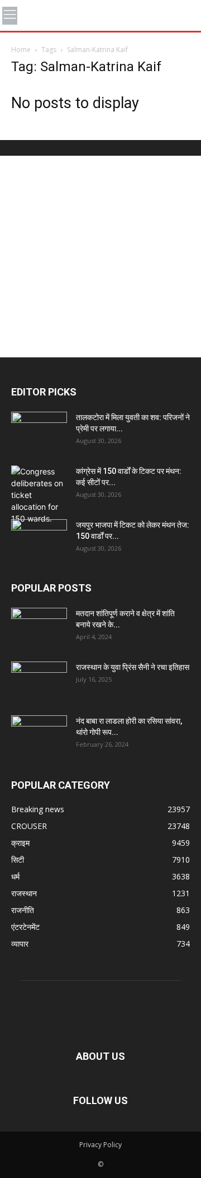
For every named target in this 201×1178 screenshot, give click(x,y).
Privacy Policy (100, 1144)
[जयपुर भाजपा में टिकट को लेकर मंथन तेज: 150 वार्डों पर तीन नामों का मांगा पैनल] (39, 538)
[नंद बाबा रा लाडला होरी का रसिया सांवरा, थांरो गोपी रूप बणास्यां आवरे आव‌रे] (39, 735)
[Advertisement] (100, 256)
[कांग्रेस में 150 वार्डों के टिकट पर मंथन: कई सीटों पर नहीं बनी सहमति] (39, 494)
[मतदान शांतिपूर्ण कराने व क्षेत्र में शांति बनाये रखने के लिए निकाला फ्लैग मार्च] (39, 627)
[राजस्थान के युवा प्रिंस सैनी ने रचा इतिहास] (39, 681)
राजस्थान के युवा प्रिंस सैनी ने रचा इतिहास (132, 667)
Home (21, 49)
